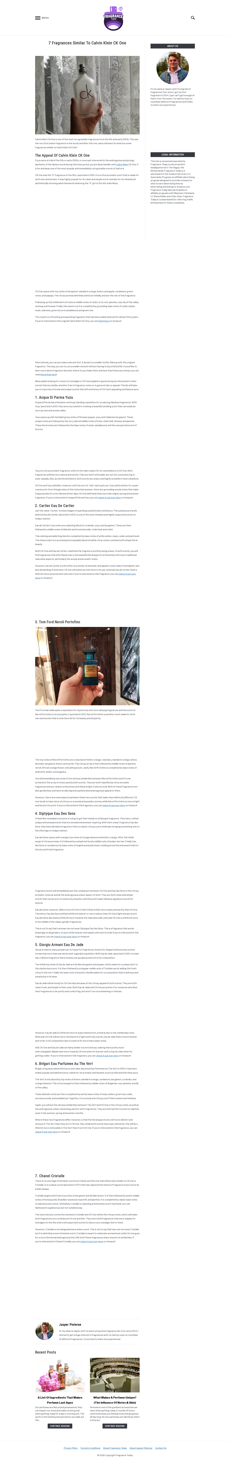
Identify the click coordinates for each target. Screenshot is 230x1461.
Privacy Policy (71, 1448)
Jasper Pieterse (70, 1324)
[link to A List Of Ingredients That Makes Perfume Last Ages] (60, 1375)
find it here (103, 321)
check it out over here (109, 497)
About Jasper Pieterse (141, 1448)
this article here (48, 374)
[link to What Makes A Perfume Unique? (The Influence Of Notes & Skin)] (114, 1375)
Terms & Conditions (90, 1448)
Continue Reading (60, 1426)
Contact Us (160, 1448)
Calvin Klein (122, 164)
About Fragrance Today (115, 1448)
